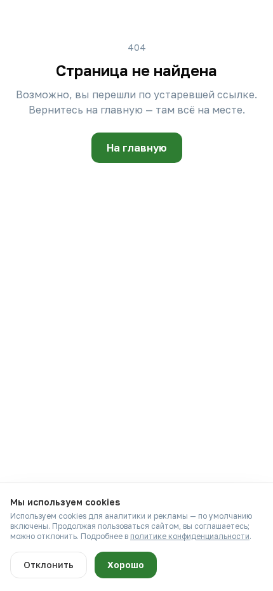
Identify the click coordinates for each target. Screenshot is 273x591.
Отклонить (48, 564)
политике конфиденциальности (190, 536)
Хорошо (125, 564)
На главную (137, 147)
